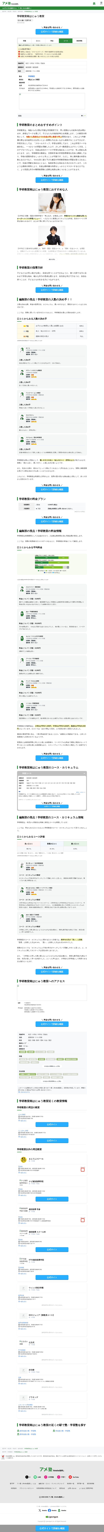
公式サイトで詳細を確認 (52, 31)
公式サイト (52, 1124)
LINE (39, 1477)
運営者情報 (90, 1483)
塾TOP (4, 11)
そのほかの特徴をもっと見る (52, 1066)
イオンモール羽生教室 (25, 1405)
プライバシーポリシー (27, 1488)
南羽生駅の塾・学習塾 (28, 1431)
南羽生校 (21, 1295)
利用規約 (14, 1488)
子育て (63, 1477)
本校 (19, 1377)
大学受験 (51, 1477)
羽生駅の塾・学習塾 (62, 1431)
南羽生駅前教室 (23, 1323)
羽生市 (14, 11)
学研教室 (31, 76)
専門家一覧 (80, 1483)
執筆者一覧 (70, 1483)
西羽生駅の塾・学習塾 (28, 1434)
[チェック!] (83, 1170)
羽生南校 (21, 1267)
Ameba (44, 1510)
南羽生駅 (20, 11)
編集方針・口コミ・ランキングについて (51, 1483)
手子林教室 (21, 1350)
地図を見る (23, 1120)
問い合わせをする (24, 1092)
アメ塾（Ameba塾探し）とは (26, 1483)
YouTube (76, 1477)
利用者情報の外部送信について (46, 1488)
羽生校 (20, 1166)
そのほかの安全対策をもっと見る (52, 1081)
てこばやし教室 (23, 1131)
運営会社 (62, 1488)
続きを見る (52, 259)
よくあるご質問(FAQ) (86, 1488)
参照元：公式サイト (80, 792)
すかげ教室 (21, 1114)
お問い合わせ (72, 1488)
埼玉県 (9, 11)
